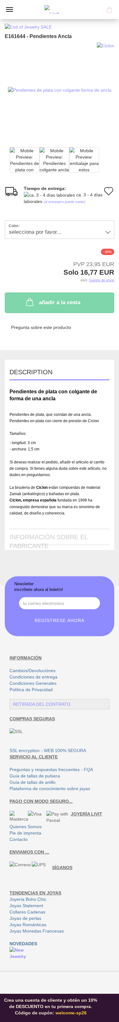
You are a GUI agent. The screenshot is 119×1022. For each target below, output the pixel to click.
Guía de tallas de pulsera (35, 775)
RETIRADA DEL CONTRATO (41, 704)
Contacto (19, 839)
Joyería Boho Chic (28, 899)
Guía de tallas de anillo (33, 782)
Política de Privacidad (31, 689)
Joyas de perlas (25, 918)
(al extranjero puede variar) (64, 202)
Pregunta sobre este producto (41, 327)
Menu (9, 9)
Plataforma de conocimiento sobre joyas (50, 788)
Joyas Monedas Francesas (37, 931)
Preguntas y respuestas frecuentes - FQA (51, 769)
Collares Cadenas (27, 911)
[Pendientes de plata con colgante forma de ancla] (59, 89)
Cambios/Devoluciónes (33, 670)
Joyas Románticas (28, 924)
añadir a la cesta (59, 302)
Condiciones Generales (33, 683)
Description (31, 372)
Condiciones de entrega (33, 676)
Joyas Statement (26, 905)
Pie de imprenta (25, 832)
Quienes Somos (26, 826)
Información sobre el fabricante (49, 539)
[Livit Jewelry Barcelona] (60, 9)
